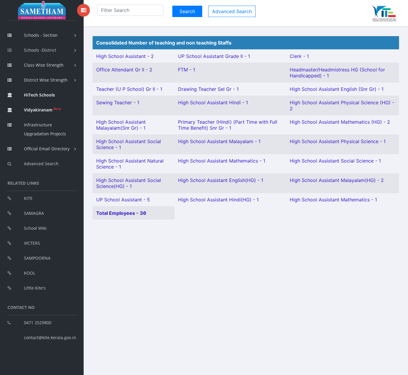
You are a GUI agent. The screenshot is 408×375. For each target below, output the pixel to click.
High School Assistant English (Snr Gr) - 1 (337, 89)
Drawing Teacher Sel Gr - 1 (208, 89)
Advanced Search (41, 163)
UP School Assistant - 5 (123, 200)
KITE (28, 198)
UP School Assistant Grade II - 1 (214, 56)
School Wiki (35, 228)
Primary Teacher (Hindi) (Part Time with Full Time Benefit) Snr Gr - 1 (227, 125)
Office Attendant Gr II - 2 (124, 70)
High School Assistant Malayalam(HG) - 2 (337, 180)
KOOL (29, 273)
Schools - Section (41, 35)
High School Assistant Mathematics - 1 (221, 161)
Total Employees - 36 (121, 213)
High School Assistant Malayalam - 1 (219, 141)
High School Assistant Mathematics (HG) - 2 (340, 122)
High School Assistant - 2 (125, 56)
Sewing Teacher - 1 (117, 102)
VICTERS (32, 243)
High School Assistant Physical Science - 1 (338, 141)
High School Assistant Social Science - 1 (335, 161)
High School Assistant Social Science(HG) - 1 (128, 183)
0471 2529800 (37, 322)
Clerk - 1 (299, 56)
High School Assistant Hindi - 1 (213, 102)
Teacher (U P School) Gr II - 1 (129, 89)
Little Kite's (35, 288)
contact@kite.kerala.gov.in (50, 337)
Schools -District (40, 50)
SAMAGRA (34, 213)
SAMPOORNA (37, 258)
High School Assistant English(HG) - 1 (220, 180)
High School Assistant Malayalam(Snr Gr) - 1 (121, 125)
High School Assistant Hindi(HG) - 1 (218, 200)
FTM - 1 (186, 70)
